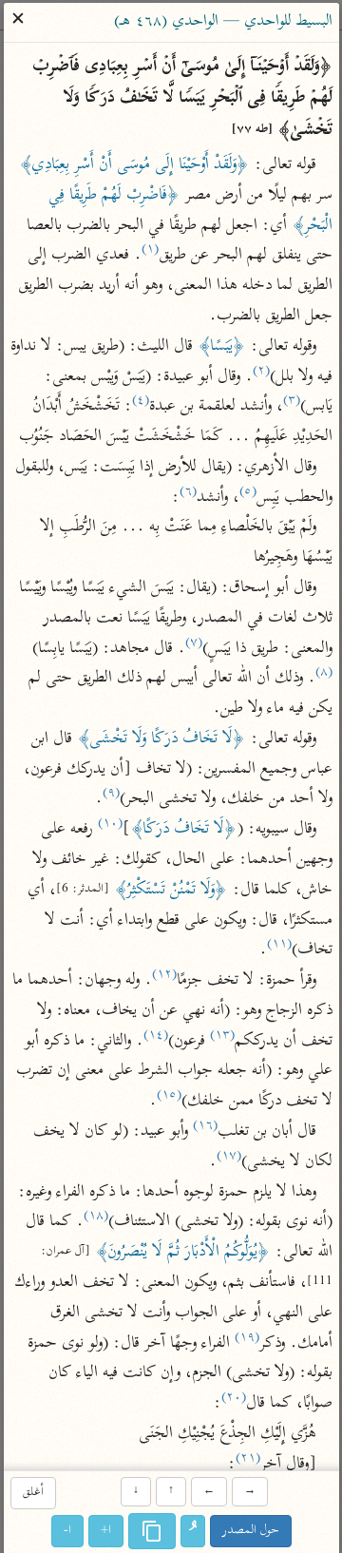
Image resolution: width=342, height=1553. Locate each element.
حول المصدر (250, 1531)
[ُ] (192, 1531)
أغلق (32, 1494)
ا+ (106, 1531)
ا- (67, 1531)
